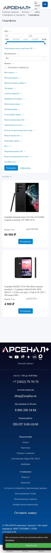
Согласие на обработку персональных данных (25, 488)
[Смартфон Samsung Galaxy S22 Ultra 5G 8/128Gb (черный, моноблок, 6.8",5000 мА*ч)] (25, 198)
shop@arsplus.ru (25, 396)
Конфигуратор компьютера (25, 504)
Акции (25, 442)
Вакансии (25, 482)
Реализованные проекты (25, 499)
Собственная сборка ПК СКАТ (25, 458)
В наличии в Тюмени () (18, 67)
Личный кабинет (25, 363)
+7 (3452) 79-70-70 (25, 381)
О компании (25, 472)
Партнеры (25, 448)
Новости (25, 477)
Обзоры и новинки (25, 453)
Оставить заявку (25, 513)
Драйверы (25, 464)
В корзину (25, 241)
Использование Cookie (25, 493)
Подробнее (9, 540)
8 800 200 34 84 (25, 410)
